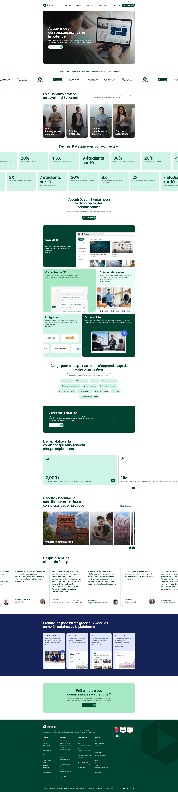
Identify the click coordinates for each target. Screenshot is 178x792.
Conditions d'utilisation (69, 788)
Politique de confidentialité (56, 788)
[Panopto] (49, 5)
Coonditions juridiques (81, 788)
